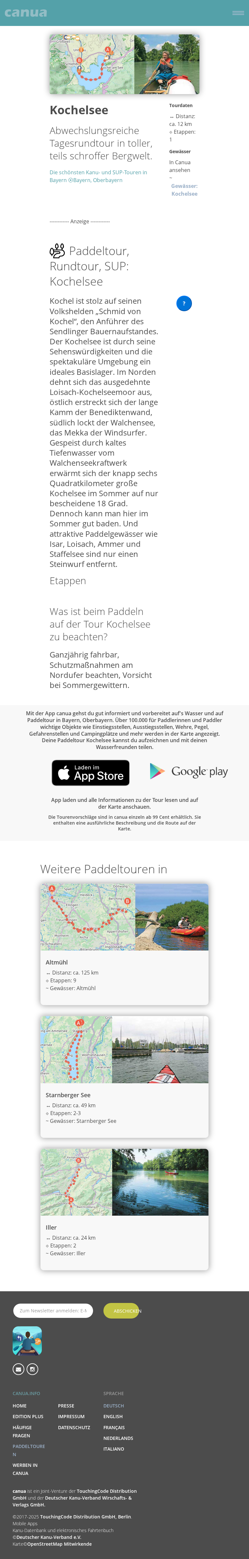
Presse (66, 1406)
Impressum (71, 1416)
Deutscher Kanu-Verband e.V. (49, 1537)
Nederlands (118, 1438)
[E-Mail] (18, 1369)
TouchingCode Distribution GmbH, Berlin (85, 1517)
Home (20, 1406)
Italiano (113, 1449)
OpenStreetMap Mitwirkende (59, 1544)
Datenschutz (74, 1427)
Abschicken (126, 1311)
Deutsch (113, 1406)
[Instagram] (32, 1369)
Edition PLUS (28, 1416)
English (113, 1416)
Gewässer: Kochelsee (184, 189)
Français (114, 1427)
